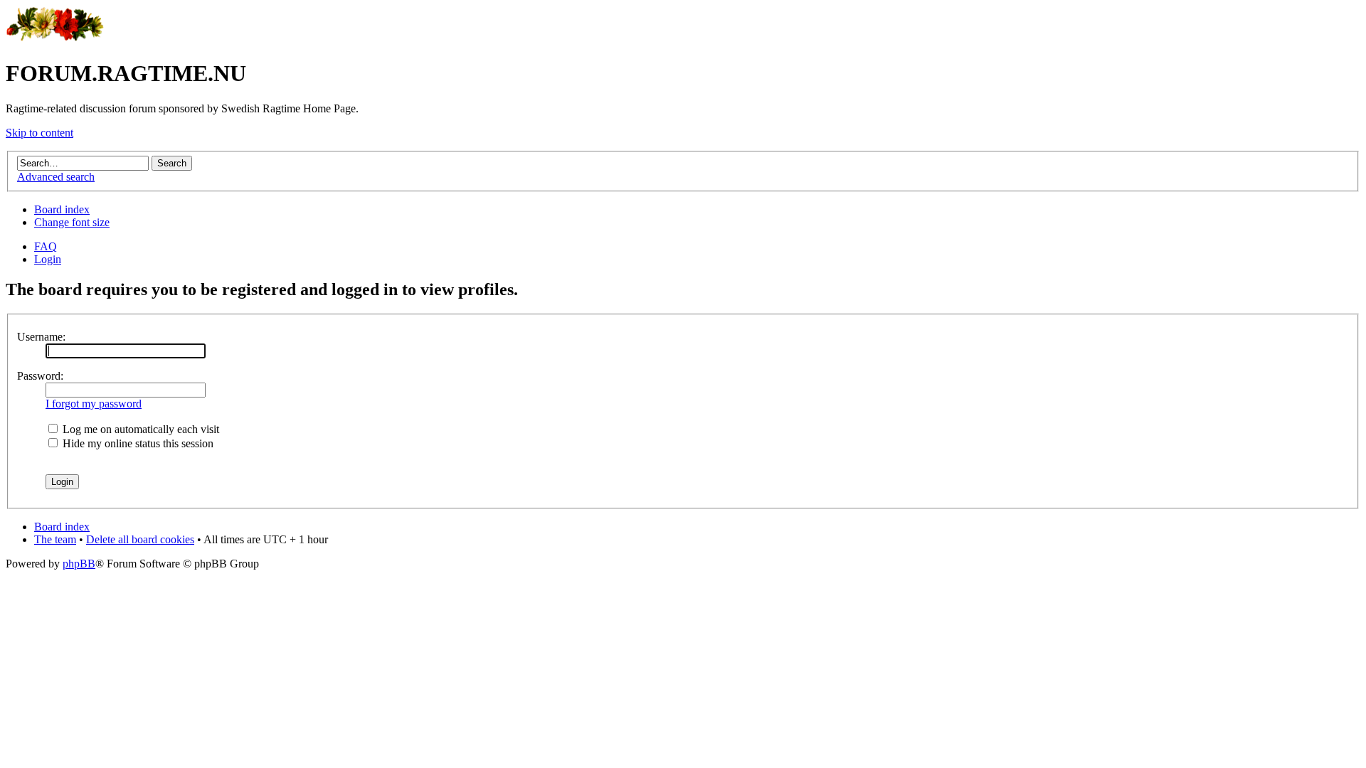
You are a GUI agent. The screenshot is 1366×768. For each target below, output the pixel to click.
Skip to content (39, 133)
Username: (41, 337)
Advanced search (56, 177)
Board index (62, 209)
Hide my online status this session (136, 443)
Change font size (72, 222)
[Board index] (55, 39)
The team (55, 539)
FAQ (45, 246)
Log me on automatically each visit (139, 429)
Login (47, 259)
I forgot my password (94, 404)
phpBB (79, 564)
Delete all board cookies (140, 539)
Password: (40, 376)
